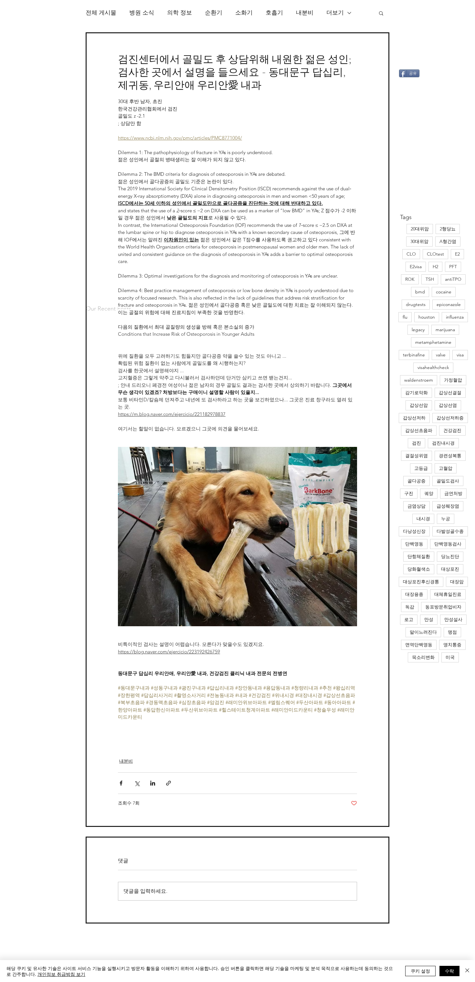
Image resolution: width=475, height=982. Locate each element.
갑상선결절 (450, 393)
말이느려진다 (423, 632)
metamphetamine (433, 342)
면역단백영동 (418, 645)
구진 (408, 493)
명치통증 (452, 645)
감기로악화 (416, 393)
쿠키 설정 (420, 970)
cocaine (443, 292)
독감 (409, 607)
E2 (457, 254)
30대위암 (419, 241)
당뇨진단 (450, 556)
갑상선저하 (414, 418)
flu (405, 317)
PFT (453, 266)
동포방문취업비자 (443, 607)
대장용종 (414, 594)
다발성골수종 (450, 531)
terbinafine (414, 355)
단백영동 (414, 544)
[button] (381, 13)
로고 (408, 619)
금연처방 (453, 493)
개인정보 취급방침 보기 (61, 974)
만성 (428, 619)
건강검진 (452, 430)
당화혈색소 (418, 569)
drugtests (416, 304)
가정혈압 (453, 380)
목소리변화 (423, 657)
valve (441, 355)
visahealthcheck (433, 367)
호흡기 (274, 12)
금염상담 (416, 506)
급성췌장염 (448, 506)
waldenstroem (418, 380)
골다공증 (416, 481)
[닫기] (467, 971)
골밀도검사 (448, 481)
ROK (410, 279)
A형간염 (447, 241)
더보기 (335, 12)
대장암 (457, 582)
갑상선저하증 (450, 418)
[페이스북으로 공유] (121, 783)
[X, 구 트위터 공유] (137, 783)
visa (460, 355)
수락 (449, 970)
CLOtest (435, 254)
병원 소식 (141, 12)
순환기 (213, 12)
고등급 (421, 468)
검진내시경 (443, 443)
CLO (411, 254)
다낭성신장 (414, 531)
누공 (445, 519)
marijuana (445, 330)
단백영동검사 (447, 544)
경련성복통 (450, 456)
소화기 (244, 12)
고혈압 (445, 468)
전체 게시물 (101, 12)
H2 (435, 266)
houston (426, 317)
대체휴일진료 (447, 594)
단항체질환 (418, 556)
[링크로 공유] (168, 783)
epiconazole (449, 304)
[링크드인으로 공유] (153, 783)
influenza (455, 317)
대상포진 (450, 569)
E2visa (416, 266)
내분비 (304, 12)
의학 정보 (179, 12)
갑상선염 (448, 405)
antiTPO (453, 279)
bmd (420, 292)
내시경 (423, 519)
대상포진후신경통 (421, 582)
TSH (430, 279)
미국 (450, 657)
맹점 (452, 632)
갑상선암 (419, 405)
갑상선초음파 (418, 430)
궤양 (428, 493)
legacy (418, 330)
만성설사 (453, 619)
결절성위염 (416, 456)
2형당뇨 (448, 229)
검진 (416, 443)
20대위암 (420, 229)
